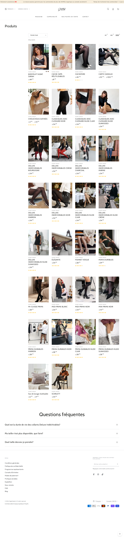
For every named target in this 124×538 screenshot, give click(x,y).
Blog (6, 491)
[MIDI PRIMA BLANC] (62, 289)
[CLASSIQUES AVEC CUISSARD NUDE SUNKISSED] (109, 102)
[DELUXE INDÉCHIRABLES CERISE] (62, 148)
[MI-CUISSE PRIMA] (38, 289)
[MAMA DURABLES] (109, 242)
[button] (108, 9)
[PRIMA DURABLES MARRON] (38, 332)
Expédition (8, 482)
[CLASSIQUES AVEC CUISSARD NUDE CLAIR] (85, 102)
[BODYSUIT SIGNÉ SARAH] (38, 57)
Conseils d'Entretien (11, 472)
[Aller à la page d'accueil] (62, 9)
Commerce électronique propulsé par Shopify (16, 503)
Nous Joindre (9, 485)
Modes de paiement (11, 476)
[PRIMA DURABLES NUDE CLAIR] (85, 332)
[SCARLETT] (62, 376)
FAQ (6, 488)
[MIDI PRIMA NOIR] (85, 289)
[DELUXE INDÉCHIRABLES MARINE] (109, 148)
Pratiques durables (11, 479)
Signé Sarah (12, 501)
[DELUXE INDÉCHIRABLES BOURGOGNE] (38, 148)
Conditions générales (12, 463)
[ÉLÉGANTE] (62, 242)
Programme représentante (14, 469)
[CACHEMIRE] (85, 57)
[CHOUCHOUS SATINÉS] (38, 102)
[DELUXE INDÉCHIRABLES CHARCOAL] (85, 148)
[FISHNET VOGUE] (85, 242)
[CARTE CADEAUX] (109, 57)
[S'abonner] (118, 464)
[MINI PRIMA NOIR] (109, 289)
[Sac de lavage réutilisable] (38, 376)
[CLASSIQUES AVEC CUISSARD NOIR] (62, 102)
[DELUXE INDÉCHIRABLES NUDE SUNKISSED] (38, 242)
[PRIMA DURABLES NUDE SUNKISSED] (109, 332)
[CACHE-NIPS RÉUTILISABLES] (62, 57)
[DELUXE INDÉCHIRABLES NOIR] (62, 195)
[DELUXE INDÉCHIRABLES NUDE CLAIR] (85, 195)
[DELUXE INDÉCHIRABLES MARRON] (38, 195)
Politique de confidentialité (14, 466)
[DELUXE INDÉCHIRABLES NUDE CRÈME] (109, 195)
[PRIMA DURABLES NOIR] (62, 332)
